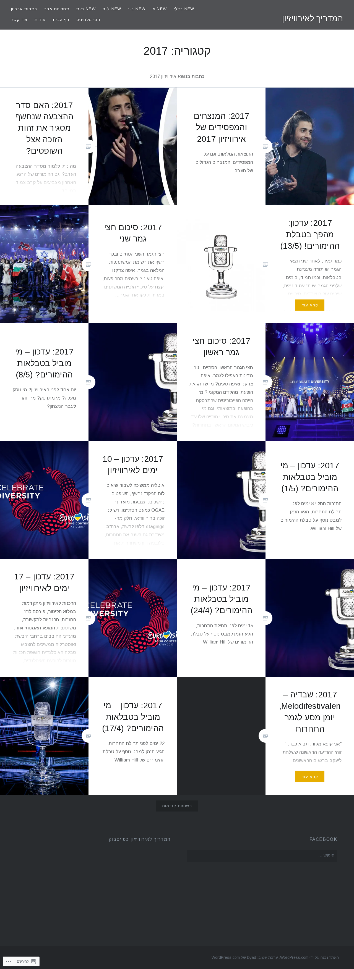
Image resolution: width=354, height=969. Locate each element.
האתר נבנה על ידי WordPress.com (309, 957)
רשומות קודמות (177, 805)
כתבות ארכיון (24, 9)
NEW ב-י (137, 9)
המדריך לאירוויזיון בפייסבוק (139, 839)
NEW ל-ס (112, 9)
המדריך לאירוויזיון (312, 18)
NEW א (160, 9)
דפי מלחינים (88, 19)
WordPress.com (226, 957)
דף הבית (61, 19)
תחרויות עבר (56, 9)
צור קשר (19, 19)
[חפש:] (262, 855)
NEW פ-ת (86, 9)
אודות (40, 19)
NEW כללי (184, 9)
